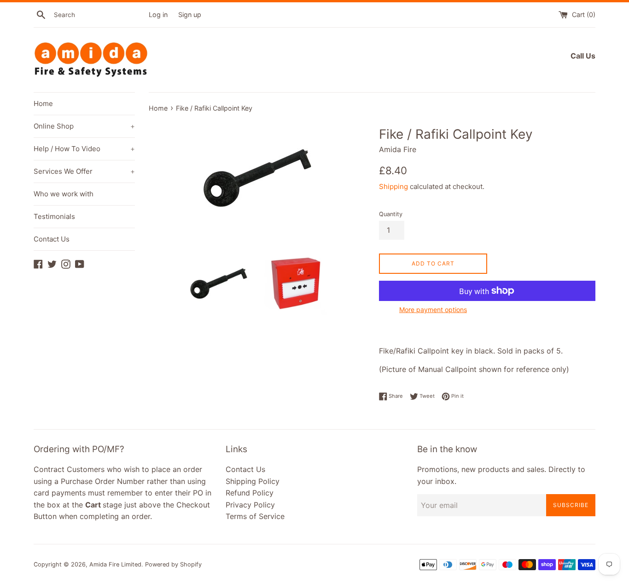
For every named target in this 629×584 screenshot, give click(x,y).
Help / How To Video (84, 148)
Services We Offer (84, 171)
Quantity (390, 214)
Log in (158, 14)
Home (43, 103)
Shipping (393, 186)
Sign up (189, 14)
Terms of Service (255, 516)
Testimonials (54, 216)
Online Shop (84, 126)
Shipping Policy (253, 481)
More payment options (433, 309)
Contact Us (52, 239)
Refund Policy (250, 492)
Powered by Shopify (173, 564)
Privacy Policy (250, 504)
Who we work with (63, 193)
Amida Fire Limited (115, 564)
